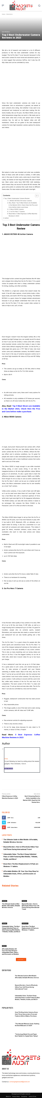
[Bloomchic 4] (21, 510)
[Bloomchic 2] (21, 384)
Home (3, 14)
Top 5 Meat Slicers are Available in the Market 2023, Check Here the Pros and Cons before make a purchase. (21, 409)
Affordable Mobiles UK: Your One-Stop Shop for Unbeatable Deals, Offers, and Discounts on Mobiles (21, 873)
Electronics (9, 14)
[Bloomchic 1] (21, 566)
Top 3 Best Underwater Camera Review (16, 198)
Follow (37, 822)
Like (39, 817)
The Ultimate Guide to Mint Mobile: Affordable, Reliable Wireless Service (11, 905)
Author (6, 218)
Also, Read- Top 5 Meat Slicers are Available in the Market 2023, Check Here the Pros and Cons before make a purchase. (23, 205)
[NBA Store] (21, 132)
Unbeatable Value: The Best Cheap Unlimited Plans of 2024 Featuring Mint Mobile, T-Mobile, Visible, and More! (20, 856)
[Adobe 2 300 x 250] (21, 76)
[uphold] (21, 67)
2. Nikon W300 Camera (16, 209)
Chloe (6, 759)
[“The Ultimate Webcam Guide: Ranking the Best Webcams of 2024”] (7, 1026)
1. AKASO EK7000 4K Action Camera (20, 200)
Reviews (5, 901)
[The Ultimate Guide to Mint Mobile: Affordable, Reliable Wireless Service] (11, 895)
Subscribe (37, 827)
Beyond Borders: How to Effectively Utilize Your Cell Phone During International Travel (26, 987)
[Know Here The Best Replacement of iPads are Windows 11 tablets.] (31, 917)
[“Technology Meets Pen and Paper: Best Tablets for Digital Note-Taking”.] (7, 1036)
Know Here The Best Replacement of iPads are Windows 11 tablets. (30, 928)
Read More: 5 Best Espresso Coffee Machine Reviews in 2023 (23, 215)
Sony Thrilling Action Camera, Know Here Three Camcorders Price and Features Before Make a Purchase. (26, 1014)
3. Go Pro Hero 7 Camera (17, 211)
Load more (20, 959)
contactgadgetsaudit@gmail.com (19, 1081)
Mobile (4, 946)
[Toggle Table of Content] (36, 195)
